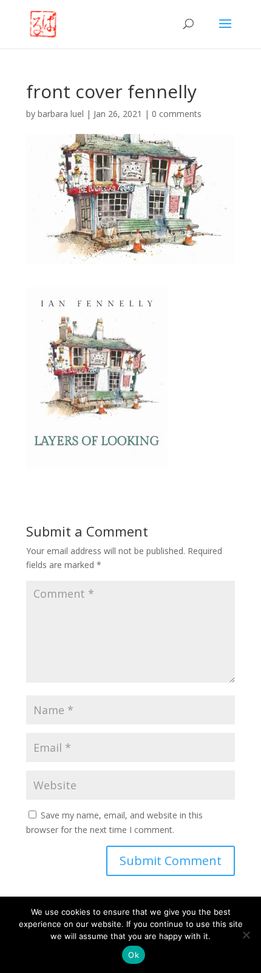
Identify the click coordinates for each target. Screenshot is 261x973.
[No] (246, 935)
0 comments (177, 113)
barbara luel (61, 113)
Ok (133, 955)
